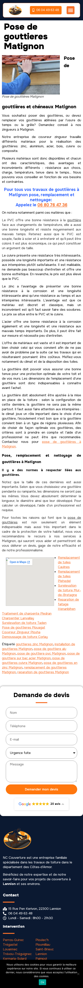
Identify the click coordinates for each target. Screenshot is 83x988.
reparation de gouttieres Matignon (43, 672)
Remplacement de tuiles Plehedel (69, 576)
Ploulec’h (42, 940)
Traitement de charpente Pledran (27, 614)
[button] (71, 10)
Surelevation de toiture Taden (24, 623)
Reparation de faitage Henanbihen (68, 604)
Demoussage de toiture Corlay (25, 637)
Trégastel (10, 945)
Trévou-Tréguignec (17, 954)
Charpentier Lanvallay (18, 618)
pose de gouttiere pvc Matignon (41, 653)
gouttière (74, 220)
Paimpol (41, 959)
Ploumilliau (43, 945)
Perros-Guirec (13, 940)
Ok (42, 982)
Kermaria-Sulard (14, 959)
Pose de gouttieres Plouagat (23, 627)
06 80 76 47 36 (52, 205)
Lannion (41, 954)
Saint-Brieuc (45, 949)
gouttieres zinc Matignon (34, 644)
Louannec (10, 949)
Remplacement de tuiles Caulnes (69, 562)
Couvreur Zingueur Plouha (21, 632)
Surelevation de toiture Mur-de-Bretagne (69, 590)
